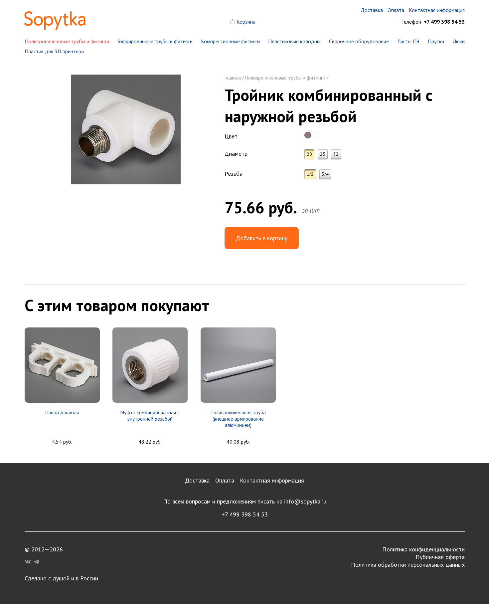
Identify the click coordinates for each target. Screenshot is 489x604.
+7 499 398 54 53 (245, 514)
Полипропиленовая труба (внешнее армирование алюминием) (238, 418)
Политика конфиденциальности (423, 549)
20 (309, 154)
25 (322, 154)
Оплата (224, 480)
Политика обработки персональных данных (408, 564)
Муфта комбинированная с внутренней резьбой (150, 415)
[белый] (316, 135)
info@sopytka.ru (305, 501)
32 (336, 154)
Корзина (246, 21)
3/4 (325, 174)
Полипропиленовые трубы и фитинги (67, 41)
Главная (233, 78)
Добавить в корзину (261, 238)
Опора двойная (62, 412)
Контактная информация (272, 480)
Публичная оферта (440, 557)
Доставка (197, 480)
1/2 (310, 174)
